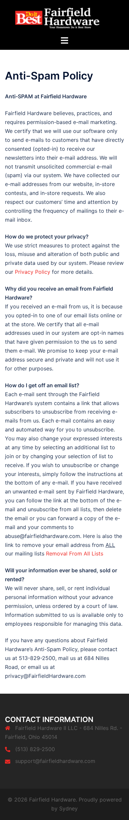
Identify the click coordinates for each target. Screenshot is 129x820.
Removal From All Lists (74, 553)
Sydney (68, 808)
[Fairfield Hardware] (64, 17)
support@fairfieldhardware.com (55, 761)
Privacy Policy (32, 271)
